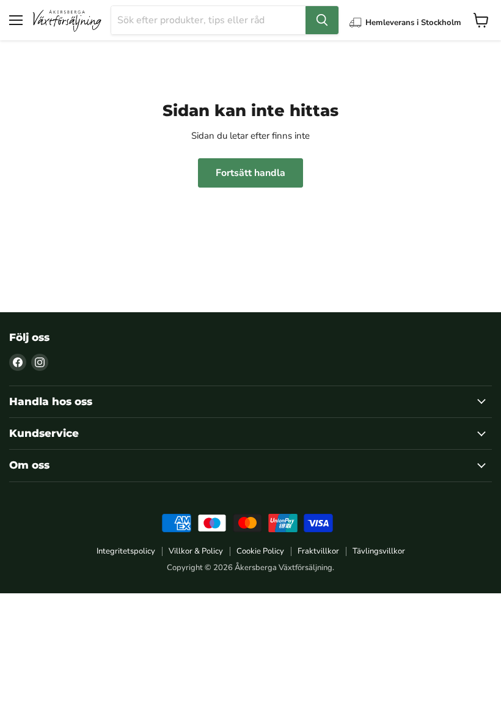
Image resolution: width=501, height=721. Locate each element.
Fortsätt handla (250, 173)
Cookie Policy (260, 551)
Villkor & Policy (196, 551)
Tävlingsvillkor (379, 551)
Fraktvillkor (318, 551)
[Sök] (321, 20)
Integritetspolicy (126, 551)
